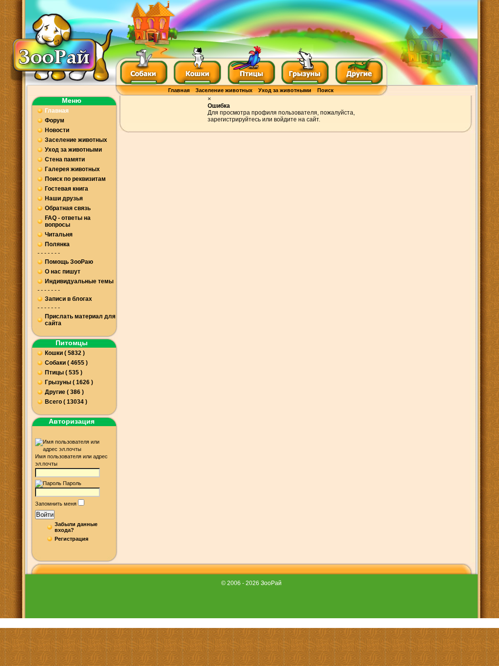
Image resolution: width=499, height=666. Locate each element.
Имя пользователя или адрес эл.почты (71, 460)
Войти (45, 514)
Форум (54, 120)
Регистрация (71, 539)
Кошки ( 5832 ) (65, 353)
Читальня (59, 234)
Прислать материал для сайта (80, 320)
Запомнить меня (56, 504)
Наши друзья (64, 198)
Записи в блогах (68, 298)
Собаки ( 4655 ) (66, 362)
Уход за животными (284, 90)
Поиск (325, 90)
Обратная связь (68, 208)
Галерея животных (72, 169)
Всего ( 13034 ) (66, 401)
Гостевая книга (66, 188)
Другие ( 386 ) (64, 392)
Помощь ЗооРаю (69, 261)
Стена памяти (65, 159)
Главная (179, 90)
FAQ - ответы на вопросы (68, 221)
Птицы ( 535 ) (63, 372)
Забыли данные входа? (76, 527)
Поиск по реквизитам (75, 179)
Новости (57, 130)
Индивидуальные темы (79, 281)
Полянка (57, 244)
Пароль (72, 483)
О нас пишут (62, 271)
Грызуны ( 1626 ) (69, 382)
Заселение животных (223, 90)
